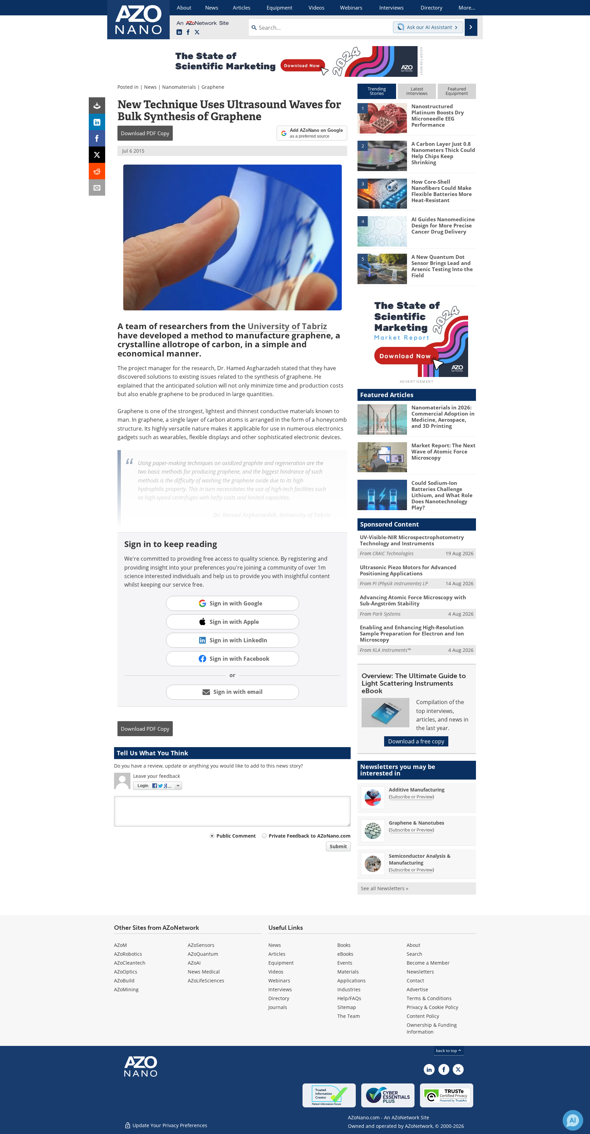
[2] (382, 155)
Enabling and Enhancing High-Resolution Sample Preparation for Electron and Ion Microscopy (412, 633)
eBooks (345, 954)
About (413, 945)
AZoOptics (125, 971)
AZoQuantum (203, 954)
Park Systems (387, 614)
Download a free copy (416, 741)
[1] (382, 118)
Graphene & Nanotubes (416, 823)
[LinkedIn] (97, 122)
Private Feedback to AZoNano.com (310, 835)
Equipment (281, 963)
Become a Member (428, 963)
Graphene (212, 87)
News (150, 87)
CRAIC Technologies (393, 553)
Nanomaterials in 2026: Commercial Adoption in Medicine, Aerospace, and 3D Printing (443, 416)
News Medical (204, 971)
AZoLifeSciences (206, 980)
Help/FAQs (349, 998)
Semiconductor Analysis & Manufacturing (420, 859)
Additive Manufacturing (417, 789)
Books (344, 945)
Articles (276, 954)
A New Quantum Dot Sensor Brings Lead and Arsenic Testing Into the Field (442, 266)
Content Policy (423, 1016)
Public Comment (236, 835)
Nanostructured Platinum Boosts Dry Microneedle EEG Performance (437, 115)
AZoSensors (201, 945)
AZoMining (126, 989)
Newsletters (420, 971)
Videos (275, 971)
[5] (382, 268)
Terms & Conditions (429, 998)
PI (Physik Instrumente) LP (400, 583)
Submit (338, 846)
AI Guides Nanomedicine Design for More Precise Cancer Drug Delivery (443, 225)
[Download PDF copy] (97, 105)
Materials (348, 971)
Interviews (280, 989)
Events (344, 963)
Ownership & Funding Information (432, 1028)
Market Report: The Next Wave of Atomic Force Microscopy (443, 451)
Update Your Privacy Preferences (169, 1125)
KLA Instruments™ (392, 650)
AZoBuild (124, 980)
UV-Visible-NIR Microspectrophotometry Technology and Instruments (412, 540)
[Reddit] (97, 171)
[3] (382, 193)
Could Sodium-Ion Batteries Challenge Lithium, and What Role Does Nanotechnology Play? (442, 495)
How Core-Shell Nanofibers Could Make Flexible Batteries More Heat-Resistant (441, 191)
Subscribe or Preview (411, 797)
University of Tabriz (287, 326)
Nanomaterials (179, 87)
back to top (447, 1050)
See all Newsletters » (384, 888)
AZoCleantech (129, 963)
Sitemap (346, 1007)
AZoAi (194, 963)
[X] (97, 154)
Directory (278, 998)
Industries (349, 989)
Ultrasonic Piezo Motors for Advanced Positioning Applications (408, 570)
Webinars (279, 980)
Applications (351, 980)
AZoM (120, 945)
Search (414, 954)
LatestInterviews (416, 91)
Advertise (417, 989)
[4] (382, 231)
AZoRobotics (128, 954)
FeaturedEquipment (457, 91)
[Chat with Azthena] (573, 1120)
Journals (277, 1007)
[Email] (97, 187)
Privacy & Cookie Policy (432, 1007)
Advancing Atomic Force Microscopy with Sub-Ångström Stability (413, 600)
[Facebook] (97, 138)
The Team (348, 1016)
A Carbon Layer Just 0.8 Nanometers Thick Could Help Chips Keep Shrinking (443, 153)
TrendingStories (377, 91)
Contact (415, 980)
